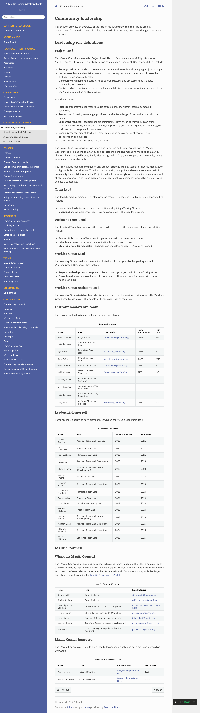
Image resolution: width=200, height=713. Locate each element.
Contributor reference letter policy (20, 193)
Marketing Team (11, 281)
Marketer (8, 313)
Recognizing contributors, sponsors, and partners (23, 186)
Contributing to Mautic (15, 304)
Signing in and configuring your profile (22, 58)
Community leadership (14, 127)
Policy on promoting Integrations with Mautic (22, 198)
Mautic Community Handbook (25, 4)
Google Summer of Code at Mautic (20, 369)
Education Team (11, 277)
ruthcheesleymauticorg (116, 337)
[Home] (56, 6)
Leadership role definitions (18, 132)
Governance (9, 97)
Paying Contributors (13, 176)
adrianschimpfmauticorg (145, 600)
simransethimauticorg (144, 595)
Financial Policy (11, 209)
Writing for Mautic (13, 318)
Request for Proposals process (18, 171)
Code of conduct (12, 158)
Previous (64, 690)
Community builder (13, 346)
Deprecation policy (13, 116)
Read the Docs (112, 707)
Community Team (12, 267)
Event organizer (11, 350)
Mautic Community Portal (16, 54)
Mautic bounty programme (17, 373)
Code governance (12, 111)
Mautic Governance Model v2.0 (19, 102)
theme (86, 707)
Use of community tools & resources (21, 167)
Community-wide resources (17, 221)
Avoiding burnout (12, 225)
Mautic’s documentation (15, 323)
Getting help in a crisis (14, 235)
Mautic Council (12, 141)
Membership (10, 81)
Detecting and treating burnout (19, 230)
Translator (8, 332)
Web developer (11, 355)
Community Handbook (15, 30)
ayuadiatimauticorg (114, 351)
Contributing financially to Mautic (20, 364)
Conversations (10, 86)
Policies (7, 153)
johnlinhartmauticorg (143, 618)
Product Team (10, 272)
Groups (7, 77)
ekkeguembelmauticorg (145, 613)
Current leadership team (17, 137)
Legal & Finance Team (14, 263)
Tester (6, 341)
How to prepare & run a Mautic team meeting (22, 250)
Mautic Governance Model (105, 575)
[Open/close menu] (2, 127)
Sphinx (70, 707)
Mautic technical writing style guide (21, 327)
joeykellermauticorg (114, 402)
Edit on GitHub (155, 6)
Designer (8, 309)
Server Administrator (13, 360)
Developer (8, 336)
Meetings (8, 72)
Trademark (9, 205)
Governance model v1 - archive (19, 107)
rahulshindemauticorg (116, 365)
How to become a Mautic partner (20, 181)
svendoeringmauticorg (116, 359)
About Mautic (10, 42)
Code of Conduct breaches (16, 162)
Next (157, 690)
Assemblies (9, 63)
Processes (8, 67)
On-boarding (10, 293)
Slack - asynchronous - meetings (19, 244)
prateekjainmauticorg (143, 630)
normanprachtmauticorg (145, 623)
